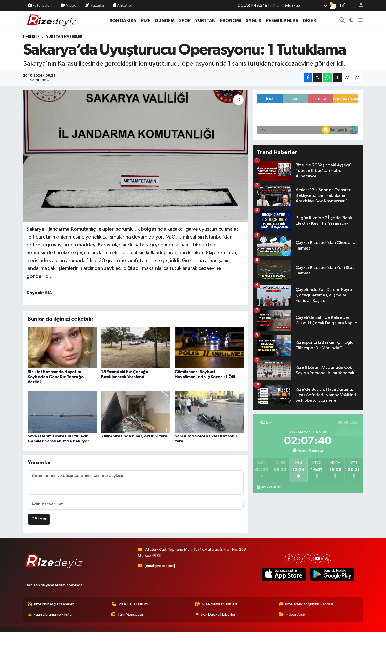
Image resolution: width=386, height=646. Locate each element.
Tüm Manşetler (130, 614)
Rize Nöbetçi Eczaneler (54, 604)
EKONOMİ (230, 20)
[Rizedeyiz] (52, 20)
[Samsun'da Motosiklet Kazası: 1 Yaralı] (209, 412)
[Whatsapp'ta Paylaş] (327, 77)
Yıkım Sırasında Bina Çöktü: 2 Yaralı (135, 436)
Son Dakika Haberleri (218, 614)
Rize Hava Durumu (134, 604)
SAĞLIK (254, 20)
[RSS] (326, 558)
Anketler (124, 5)
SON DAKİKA (123, 20)
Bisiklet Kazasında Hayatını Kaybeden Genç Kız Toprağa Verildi (56, 377)
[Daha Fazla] (337, 77)
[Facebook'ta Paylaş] (308, 77)
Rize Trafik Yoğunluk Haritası (309, 604)
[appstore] (283, 574)
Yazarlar (98, 5)
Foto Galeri (42, 5)
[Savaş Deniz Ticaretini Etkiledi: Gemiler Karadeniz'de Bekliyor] (62, 412)
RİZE (145, 20)
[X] (298, 558)
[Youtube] (317, 558)
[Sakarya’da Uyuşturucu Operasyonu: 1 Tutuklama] (135, 156)
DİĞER (309, 20)
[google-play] (332, 574)
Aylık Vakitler (270, 487)
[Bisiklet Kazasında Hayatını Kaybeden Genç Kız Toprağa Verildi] (62, 347)
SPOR (185, 20)
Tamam (358, 638)
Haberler (31, 37)
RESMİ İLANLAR (282, 20)
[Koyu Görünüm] (351, 20)
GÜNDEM (165, 20)
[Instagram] (308, 558)
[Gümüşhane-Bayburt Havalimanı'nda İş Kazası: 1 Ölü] (209, 347)
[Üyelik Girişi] (358, 5)
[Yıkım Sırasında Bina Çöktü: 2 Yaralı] (135, 412)
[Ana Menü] (360, 20)
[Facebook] (289, 558)
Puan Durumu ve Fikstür (53, 614)
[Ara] (342, 20)
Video (71, 5)
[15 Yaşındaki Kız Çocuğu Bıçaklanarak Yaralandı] (135, 347)
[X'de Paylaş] (317, 77)
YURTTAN (205, 20)
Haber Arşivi (296, 614)
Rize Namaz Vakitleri (219, 604)
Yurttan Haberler (64, 37)
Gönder (39, 519)
